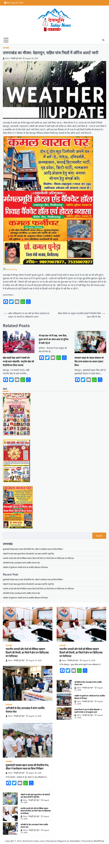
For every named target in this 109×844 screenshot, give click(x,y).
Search (99, 535)
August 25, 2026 (35, 660)
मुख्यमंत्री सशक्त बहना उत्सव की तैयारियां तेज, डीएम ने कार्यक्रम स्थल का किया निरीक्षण (33, 549)
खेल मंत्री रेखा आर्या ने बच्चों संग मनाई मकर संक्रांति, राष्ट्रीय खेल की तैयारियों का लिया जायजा (18, 361)
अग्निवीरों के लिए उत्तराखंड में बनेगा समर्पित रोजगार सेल (21, 562)
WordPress (99, 841)
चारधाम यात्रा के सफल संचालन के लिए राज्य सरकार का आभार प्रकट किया (89, 361)
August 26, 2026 (35, 772)
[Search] (103, 40)
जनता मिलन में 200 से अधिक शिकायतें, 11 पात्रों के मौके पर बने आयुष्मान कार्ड (88, 710)
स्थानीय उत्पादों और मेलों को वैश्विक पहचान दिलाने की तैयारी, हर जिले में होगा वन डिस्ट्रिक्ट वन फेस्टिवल (38, 558)
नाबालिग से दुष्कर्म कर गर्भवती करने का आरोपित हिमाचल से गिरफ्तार (25, 567)
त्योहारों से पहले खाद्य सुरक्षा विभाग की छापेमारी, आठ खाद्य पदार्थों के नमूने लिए (28, 553)
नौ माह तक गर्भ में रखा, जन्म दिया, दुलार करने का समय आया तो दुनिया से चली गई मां (53, 339)
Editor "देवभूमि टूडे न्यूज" (13, 58)
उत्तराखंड (6, 48)
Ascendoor (75, 841)
